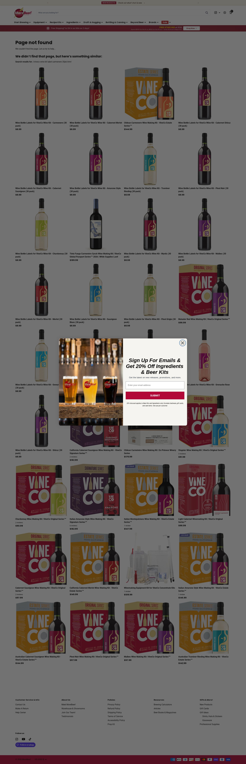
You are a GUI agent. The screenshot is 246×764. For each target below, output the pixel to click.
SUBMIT (155, 395)
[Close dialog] (182, 343)
